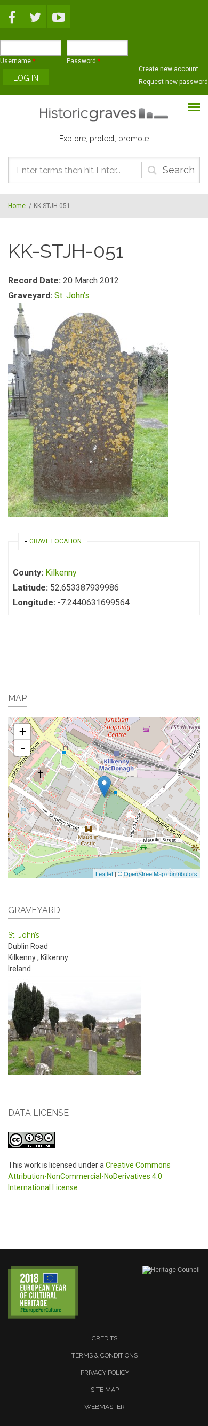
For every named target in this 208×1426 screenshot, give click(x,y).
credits (104, 1338)
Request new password (173, 82)
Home (17, 206)
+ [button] (22, 731)
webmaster (104, 1407)
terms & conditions (104, 1355)
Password (83, 61)
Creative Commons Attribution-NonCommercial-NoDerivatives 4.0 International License (89, 1176)
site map (105, 1389)
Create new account (168, 69)
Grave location (55, 541)
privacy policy (105, 1372)
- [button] (23, 747)
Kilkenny (61, 573)
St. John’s (72, 295)
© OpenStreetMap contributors (157, 873)
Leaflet (104, 873)
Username (17, 61)
